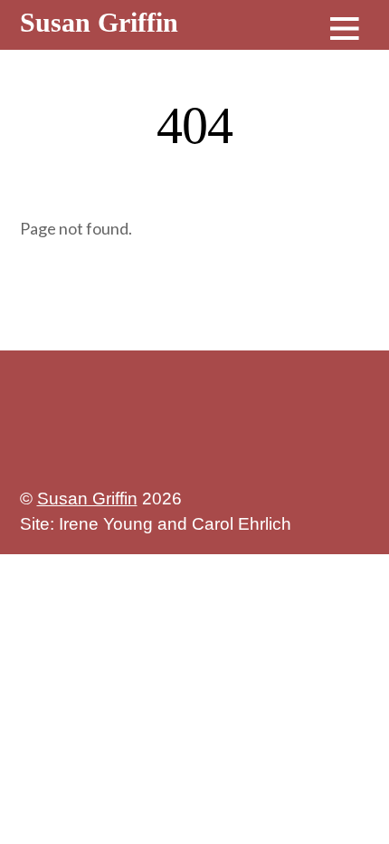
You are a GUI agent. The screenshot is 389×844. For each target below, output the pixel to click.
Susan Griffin (87, 498)
